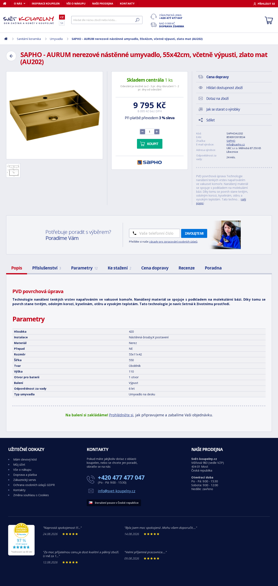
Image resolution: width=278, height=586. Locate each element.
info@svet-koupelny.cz (116, 490)
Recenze (186, 268)
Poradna (213, 268)
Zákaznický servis (24, 480)
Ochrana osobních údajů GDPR (34, 485)
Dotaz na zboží (217, 98)
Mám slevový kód (25, 459)
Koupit (152, 144)
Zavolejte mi (194, 233)
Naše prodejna (102, 3)
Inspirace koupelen (46, 3)
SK (61, 23)
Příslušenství (46, 268)
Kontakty (127, 3)
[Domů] (7, 3)
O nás (18, 3)
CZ (62, 17)
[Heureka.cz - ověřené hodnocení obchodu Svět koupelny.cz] (21, 554)
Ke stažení (119, 268)
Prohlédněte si (121, 414)
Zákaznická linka (170, 16)
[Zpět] (11, 56)
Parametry (84, 268)
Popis (16, 268)
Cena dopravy (154, 268)
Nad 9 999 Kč (171, 25)
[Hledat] (137, 20)
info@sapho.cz (236, 144)
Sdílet (210, 120)
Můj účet (19, 464)
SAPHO (231, 141)
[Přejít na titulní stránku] (28, 20)
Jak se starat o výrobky (223, 109)
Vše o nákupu (75, 3)
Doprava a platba (25, 475)
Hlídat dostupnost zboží (224, 87)
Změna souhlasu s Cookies (31, 495)
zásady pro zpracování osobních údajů (173, 241)
